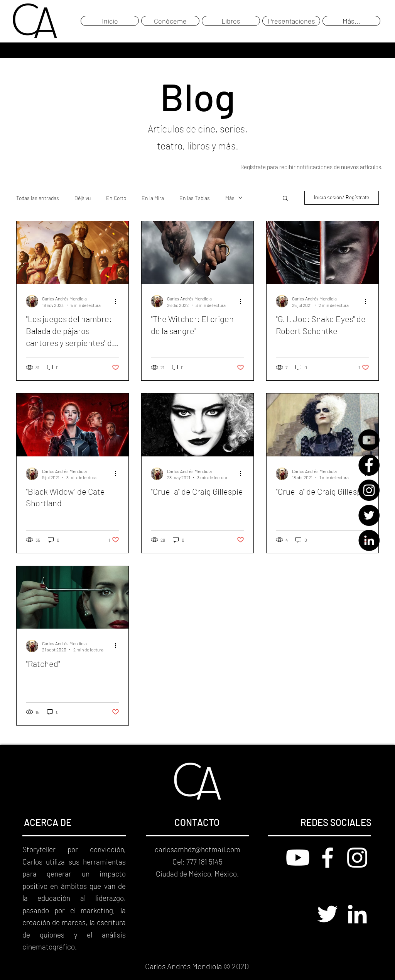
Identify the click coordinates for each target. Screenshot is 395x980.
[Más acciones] (118, 301)
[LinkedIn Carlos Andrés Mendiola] (357, 913)
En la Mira (153, 198)
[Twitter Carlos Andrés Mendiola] (327, 913)
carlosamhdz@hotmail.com (197, 849)
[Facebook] (369, 465)
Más (230, 198)
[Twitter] (369, 515)
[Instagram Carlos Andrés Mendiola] (357, 857)
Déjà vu (82, 198)
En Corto (116, 198)
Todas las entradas (37, 198)
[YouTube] (369, 440)
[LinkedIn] (369, 540)
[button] (285, 199)
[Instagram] (369, 490)
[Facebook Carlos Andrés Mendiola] (327, 857)
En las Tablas (194, 198)
